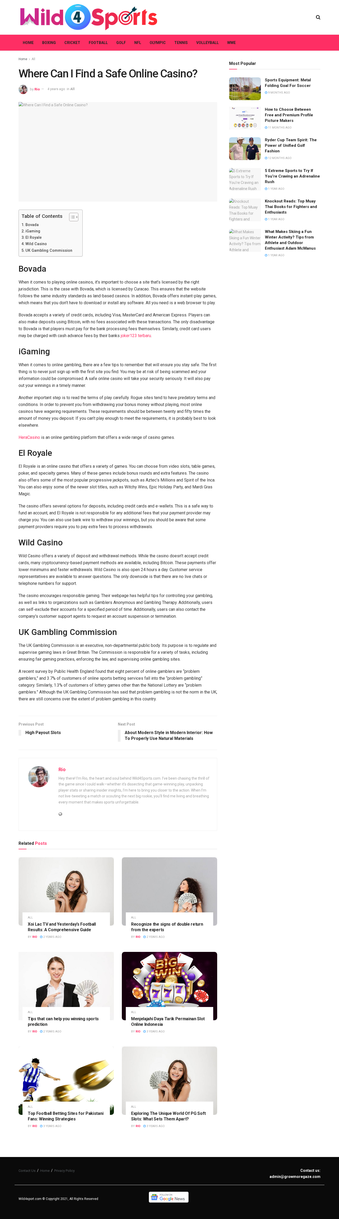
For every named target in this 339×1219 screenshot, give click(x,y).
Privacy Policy (64, 1171)
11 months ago (279, 127)
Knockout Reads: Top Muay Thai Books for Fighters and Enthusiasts (291, 207)
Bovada (32, 225)
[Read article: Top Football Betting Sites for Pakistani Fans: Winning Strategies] (66, 1080)
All (33, 59)
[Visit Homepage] (89, 17)
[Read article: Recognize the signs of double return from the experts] (169, 891)
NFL (137, 43)
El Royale (33, 237)
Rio (37, 89)
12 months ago (279, 158)
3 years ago (155, 1031)
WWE (231, 43)
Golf (121, 43)
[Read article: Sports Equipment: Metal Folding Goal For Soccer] (245, 88)
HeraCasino (29, 437)
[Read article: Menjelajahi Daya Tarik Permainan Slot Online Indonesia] (169, 986)
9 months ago (278, 92)
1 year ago (275, 189)
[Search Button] (318, 17)
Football (98, 43)
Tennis (181, 43)
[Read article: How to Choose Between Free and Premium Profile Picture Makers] (245, 118)
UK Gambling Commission (48, 250)
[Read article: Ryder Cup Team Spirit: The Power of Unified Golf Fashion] (245, 148)
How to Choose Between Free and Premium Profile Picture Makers (289, 115)
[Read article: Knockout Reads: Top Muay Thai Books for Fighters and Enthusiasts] (245, 209)
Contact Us (27, 1171)
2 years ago (51, 937)
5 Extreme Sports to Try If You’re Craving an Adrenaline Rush (292, 176)
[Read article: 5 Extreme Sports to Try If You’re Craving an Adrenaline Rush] (245, 179)
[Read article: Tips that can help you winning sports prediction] (66, 986)
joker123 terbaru (136, 335)
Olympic (158, 43)
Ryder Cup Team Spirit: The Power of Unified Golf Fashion (291, 145)
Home (28, 43)
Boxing (49, 43)
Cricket (72, 43)
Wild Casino (36, 244)
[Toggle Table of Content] (71, 217)
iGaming (32, 231)
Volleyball (207, 43)
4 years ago (56, 89)
